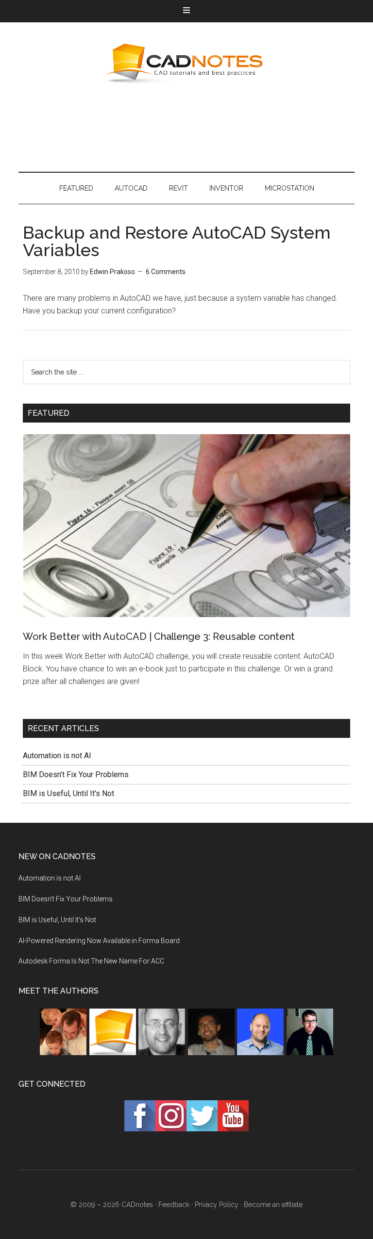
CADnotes (186, 63)
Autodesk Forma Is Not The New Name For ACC (91, 961)
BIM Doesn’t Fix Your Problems (76, 774)
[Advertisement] (195, 126)
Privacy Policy (216, 1204)
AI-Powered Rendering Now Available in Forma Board (99, 941)
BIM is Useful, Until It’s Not (68, 793)
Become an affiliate (273, 1204)
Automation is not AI (57, 755)
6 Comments (166, 272)
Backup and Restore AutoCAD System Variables (177, 241)
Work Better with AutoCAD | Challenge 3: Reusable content (159, 636)
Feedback (173, 1204)
